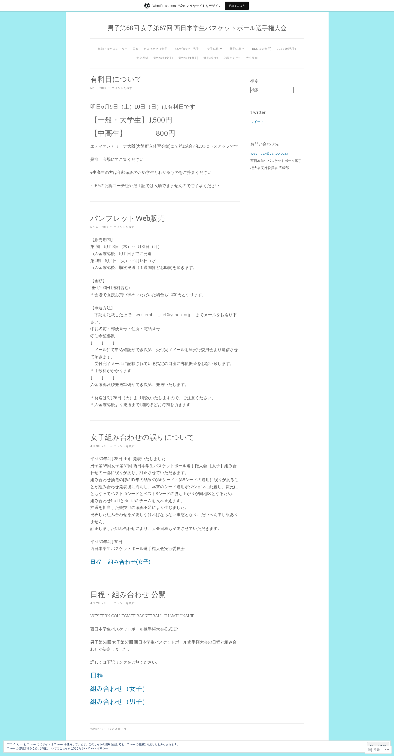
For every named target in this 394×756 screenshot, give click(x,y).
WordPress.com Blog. (108, 729)
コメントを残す (122, 88)
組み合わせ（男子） (188, 48)
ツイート (257, 121)
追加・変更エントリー (113, 48)
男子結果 (235, 48)
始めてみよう (237, 5)
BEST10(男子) (286, 48)
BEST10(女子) (262, 48)
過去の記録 (210, 58)
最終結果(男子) (188, 58)
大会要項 (252, 58)
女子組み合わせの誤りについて (142, 437)
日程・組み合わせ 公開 (128, 594)
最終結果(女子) (163, 58)
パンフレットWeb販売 (127, 218)
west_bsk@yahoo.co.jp (269, 153)
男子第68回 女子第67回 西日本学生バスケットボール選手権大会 (197, 28)
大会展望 (142, 58)
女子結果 (213, 48)
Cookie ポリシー (98, 748)
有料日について (116, 79)
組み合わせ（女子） (157, 48)
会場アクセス (232, 58)
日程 (136, 48)
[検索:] (272, 90)
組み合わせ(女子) (129, 561)
